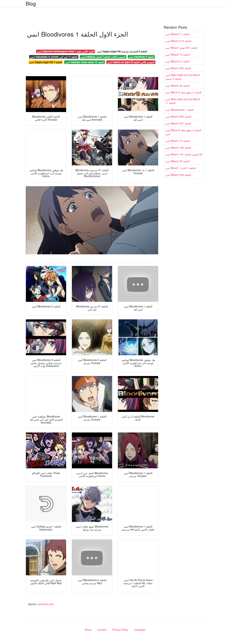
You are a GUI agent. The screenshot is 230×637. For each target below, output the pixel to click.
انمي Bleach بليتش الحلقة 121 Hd (183, 154)
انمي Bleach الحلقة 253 (178, 175)
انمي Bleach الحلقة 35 (177, 161)
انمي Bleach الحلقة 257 (178, 123)
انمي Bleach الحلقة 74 (177, 140)
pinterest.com (46, 604)
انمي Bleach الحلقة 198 (178, 147)
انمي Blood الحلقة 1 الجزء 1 (180, 168)
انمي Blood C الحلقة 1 (177, 34)
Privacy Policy (120, 629)
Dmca (88, 629)
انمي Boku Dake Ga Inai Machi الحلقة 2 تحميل (182, 76)
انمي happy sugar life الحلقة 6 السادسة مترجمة (122, 51)
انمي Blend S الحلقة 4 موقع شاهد (183, 92)
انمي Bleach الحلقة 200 (178, 68)
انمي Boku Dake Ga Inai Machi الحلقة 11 (182, 101)
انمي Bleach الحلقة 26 (177, 85)
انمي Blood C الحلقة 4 (177, 61)
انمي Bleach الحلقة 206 (178, 116)
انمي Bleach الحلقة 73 (177, 54)
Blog (31, 3)
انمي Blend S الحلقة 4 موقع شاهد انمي (183, 132)
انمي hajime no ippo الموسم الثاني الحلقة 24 (131, 62)
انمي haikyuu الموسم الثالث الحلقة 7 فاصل (103, 56)
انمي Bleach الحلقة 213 (178, 41)
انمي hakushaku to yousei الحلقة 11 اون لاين (53, 56)
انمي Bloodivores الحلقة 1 (179, 109)
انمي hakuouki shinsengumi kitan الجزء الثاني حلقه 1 (65, 51)
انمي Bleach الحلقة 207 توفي (181, 47)
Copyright (139, 629)
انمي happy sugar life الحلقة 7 (45, 62)
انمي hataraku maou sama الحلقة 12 (84, 62)
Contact (102, 629)
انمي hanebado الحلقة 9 (141, 56)
